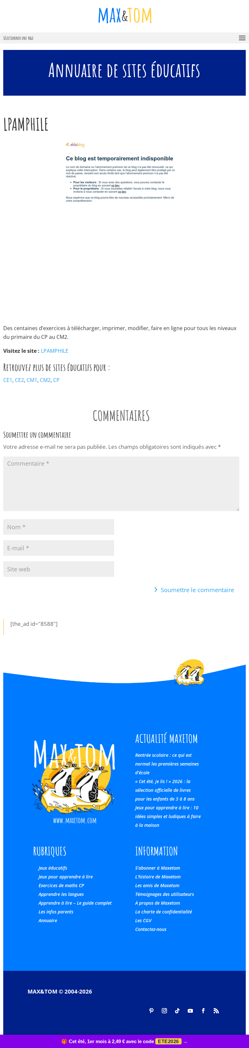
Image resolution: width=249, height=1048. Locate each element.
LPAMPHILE (54, 350)
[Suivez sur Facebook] (203, 1011)
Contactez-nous (150, 929)
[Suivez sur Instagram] (164, 1011)
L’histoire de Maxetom (158, 877)
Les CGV (143, 920)
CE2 (19, 380)
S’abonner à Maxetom (157, 868)
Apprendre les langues (61, 894)
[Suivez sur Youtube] (190, 1011)
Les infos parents (56, 912)
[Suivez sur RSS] (216, 1011)
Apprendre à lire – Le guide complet (75, 903)
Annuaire (48, 920)
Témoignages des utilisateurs (164, 894)
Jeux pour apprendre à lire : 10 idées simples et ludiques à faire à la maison (168, 816)
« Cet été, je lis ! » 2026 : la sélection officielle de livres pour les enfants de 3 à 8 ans (165, 790)
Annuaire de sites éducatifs (124, 69)
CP (56, 380)
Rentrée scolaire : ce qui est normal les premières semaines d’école (167, 764)
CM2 (45, 380)
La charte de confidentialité (163, 912)
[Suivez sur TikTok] (177, 1011)
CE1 (7, 380)
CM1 (32, 380)
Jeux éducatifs (53, 868)
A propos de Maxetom (157, 903)
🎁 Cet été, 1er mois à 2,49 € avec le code (124, 1041)
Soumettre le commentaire (197, 590)
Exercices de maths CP (61, 885)
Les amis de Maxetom (157, 885)
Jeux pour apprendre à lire (66, 877)
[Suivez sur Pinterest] (151, 1011)
